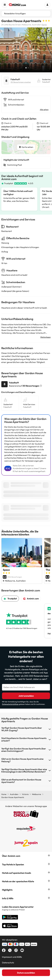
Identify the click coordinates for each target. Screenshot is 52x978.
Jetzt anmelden (26, 695)
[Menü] (4, 4)
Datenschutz (8, 962)
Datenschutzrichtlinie (10, 704)
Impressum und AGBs (12, 957)
